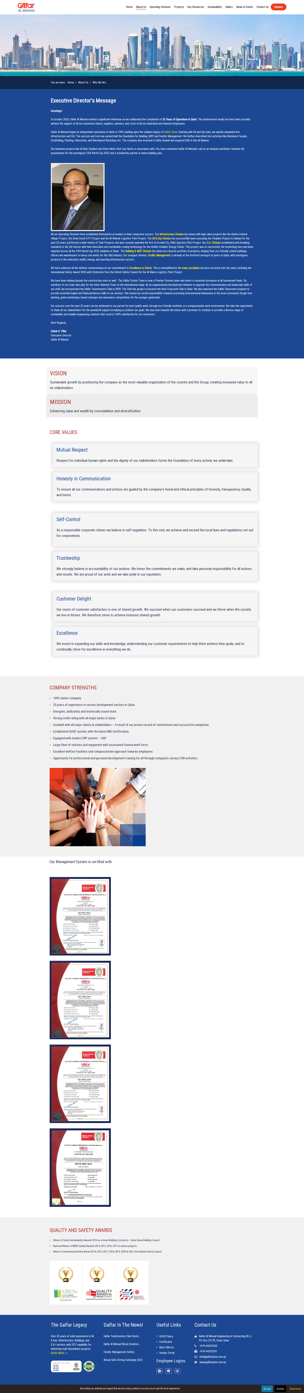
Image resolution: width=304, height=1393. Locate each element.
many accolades (191, 268)
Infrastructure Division (172, 234)
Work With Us (166, 1347)
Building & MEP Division (138, 251)
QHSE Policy (166, 1336)
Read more (295, 1388)
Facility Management (159, 255)
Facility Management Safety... (120, 1352)
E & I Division (214, 242)
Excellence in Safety (140, 268)
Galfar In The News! (123, 1325)
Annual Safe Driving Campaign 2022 (123, 1360)
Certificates (165, 1341)
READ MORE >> (59, 1353)
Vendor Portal (167, 1353)
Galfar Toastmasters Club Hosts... (122, 1336)
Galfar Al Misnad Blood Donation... (122, 1344)
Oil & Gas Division (161, 238)
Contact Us (205, 1325)
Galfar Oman (171, 132)
